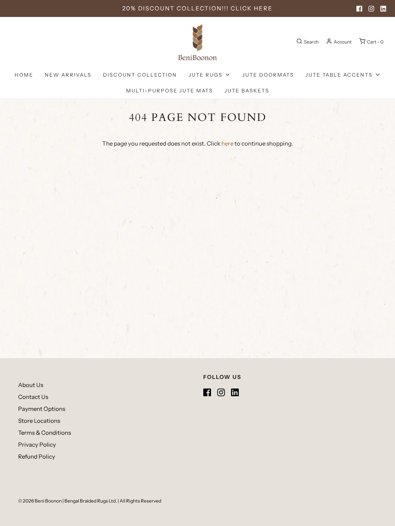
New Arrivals (68, 75)
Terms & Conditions (44, 432)
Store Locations (39, 420)
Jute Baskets (247, 90)
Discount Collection (140, 75)
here (227, 143)
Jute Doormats (268, 75)
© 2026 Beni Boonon (40, 501)
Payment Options (41, 408)
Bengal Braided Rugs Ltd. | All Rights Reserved (112, 501)
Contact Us (33, 396)
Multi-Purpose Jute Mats (169, 90)
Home (24, 75)
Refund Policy (36, 456)
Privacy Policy (37, 444)
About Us (30, 385)
